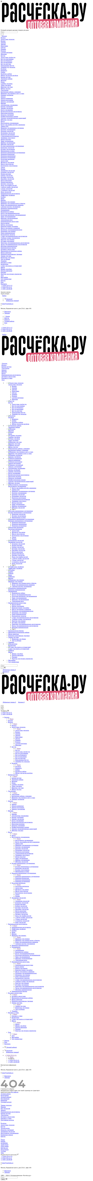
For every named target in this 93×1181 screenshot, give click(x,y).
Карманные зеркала (7, 1135)
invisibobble (4, 1143)
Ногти (14, 835)
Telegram (7, 313)
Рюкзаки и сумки (17, 1016)
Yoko (2, 1153)
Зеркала (14, 804)
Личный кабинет (6, 1097)
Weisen (3, 1140)
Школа (17, 1024)
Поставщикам (5, 1098)
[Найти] (2, 34)
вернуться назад (6, 1092)
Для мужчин (15, 794)
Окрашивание (19, 950)
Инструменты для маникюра (24, 840)
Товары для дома (20, 1006)
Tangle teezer (4, 1144)
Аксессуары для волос (22, 730)
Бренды (3, 1136)
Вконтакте (7, 311)
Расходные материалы (22, 886)
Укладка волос (5, 1128)
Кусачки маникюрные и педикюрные (26, 866)
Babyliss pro (4, 1148)
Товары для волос (6, 1105)
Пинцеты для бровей (7, 1130)
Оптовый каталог (6, 1102)
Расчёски (18, 766)
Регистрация (5, 1095)
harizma (3, 1141)
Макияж (14, 814)
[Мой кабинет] (1, 704)
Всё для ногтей (5, 1108)
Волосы (14, 725)
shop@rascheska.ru (7, 304)
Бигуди (17, 750)
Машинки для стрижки (22, 939)
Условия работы (6, 1094)
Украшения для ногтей (22, 901)
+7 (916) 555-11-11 (6, 285)
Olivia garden (5, 1146)
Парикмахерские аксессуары (24, 965)
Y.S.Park (3, 1151)
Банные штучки (16, 778)
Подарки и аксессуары (19, 996)
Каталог (10, 720)
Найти (3, 1179)
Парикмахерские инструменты (21, 927)
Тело (13, 1035)
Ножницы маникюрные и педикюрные (27, 876)
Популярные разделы (7, 1120)
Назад (11, 719)
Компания (4, 1100)
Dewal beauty (5, 1149)
